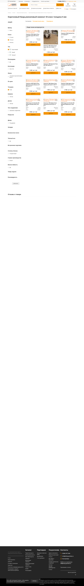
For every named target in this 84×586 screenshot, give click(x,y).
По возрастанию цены (38, 21)
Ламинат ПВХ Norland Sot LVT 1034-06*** (67, 34)
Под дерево (12, 123)
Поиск (61, 4)
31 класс (12, 37)
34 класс (12, 42)
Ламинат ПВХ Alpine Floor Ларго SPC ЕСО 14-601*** (50, 46)
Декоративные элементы (48, 8)
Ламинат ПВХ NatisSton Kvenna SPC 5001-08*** (32, 64)
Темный (13, 55)
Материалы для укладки (36, 8)
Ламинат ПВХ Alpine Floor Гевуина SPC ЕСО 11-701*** (50, 84)
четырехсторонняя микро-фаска (16, 76)
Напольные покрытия (12, 8)
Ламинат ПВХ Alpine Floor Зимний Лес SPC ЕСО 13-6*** (50, 104)
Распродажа (73, 9)
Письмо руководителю (52, 567)
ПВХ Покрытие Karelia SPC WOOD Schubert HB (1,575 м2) (32, 104)
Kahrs (11, 30)
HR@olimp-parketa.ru (65, 563)
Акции (67, 9)
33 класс (12, 40)
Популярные (50, 21)
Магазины (21, 1)
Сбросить (15, 183)
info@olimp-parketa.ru (68, 556)
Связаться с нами (72, 1)
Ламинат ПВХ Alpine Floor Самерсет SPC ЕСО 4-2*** (67, 84)
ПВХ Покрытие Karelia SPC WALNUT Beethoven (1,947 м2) (67, 104)
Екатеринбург (65, 558)
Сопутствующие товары (24, 8)
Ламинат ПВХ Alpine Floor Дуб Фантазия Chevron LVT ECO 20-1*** (33, 85)
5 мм (11, 89)
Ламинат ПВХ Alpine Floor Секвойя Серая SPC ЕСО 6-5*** (32, 36)
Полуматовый (13, 153)
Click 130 (12, 69)
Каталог (25, 4)
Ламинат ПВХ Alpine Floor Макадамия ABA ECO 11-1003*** (67, 65)
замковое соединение (15, 110)
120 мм (11, 96)
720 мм (11, 103)
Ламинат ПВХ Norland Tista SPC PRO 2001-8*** (51, 64)
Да (10, 62)
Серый (13, 52)
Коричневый (15, 49)
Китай (11, 160)
